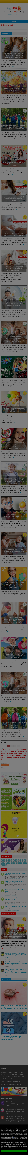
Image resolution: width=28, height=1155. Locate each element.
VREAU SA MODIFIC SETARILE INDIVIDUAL (14, 1152)
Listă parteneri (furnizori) (5, 1148)
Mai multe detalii (6, 1132)
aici (13, 1137)
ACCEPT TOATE (14, 1151)
